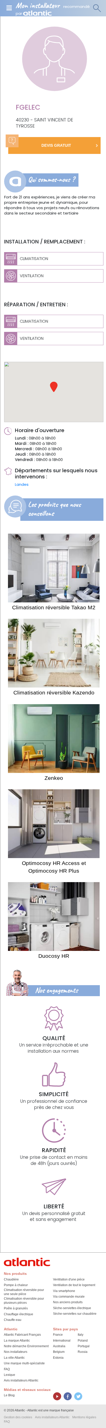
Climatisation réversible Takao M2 (53, 607)
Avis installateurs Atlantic (21, 1380)
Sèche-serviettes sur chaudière (74, 1313)
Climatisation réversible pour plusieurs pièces (24, 1301)
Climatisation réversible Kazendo (53, 692)
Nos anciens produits (68, 1302)
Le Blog (9, 1395)
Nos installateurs (15, 1352)
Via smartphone (64, 1291)
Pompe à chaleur (16, 1285)
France (58, 1334)
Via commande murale (69, 1296)
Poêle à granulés (16, 1308)
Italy (80, 1334)
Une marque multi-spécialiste (24, 1363)
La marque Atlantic (17, 1340)
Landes (22, 484)
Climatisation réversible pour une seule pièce (24, 1292)
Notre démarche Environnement (26, 1346)
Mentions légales (84, 1417)
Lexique (9, 1375)
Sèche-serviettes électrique (72, 1308)
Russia (82, 1352)
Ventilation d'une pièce (69, 1279)
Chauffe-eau (12, 1320)
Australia (59, 1346)
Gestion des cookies (18, 1417)
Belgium (59, 1352)
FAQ (7, 1369)
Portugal (84, 1346)
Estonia (58, 1357)
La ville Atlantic (14, 1357)
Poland (83, 1340)
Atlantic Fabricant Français (22, 1334)
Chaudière (11, 1279)
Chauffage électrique (18, 1314)
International (61, 1340)
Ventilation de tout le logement (74, 1285)
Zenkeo (54, 778)
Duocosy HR (53, 956)
